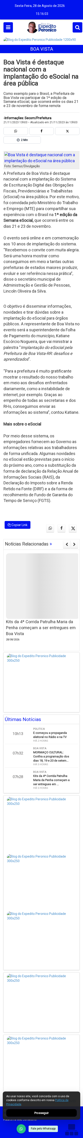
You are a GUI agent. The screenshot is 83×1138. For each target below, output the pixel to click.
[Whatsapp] (15, 131)
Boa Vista (41, 49)
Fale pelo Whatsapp (43, 1128)
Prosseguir (41, 1113)
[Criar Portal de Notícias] (71, 1129)
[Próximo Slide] (74, 544)
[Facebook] (41, 131)
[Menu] (8, 27)
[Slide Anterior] (67, 544)
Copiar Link (19, 525)
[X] (67, 131)
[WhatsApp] (21, 1128)
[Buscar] (77, 27)
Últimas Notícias (23, 719)
